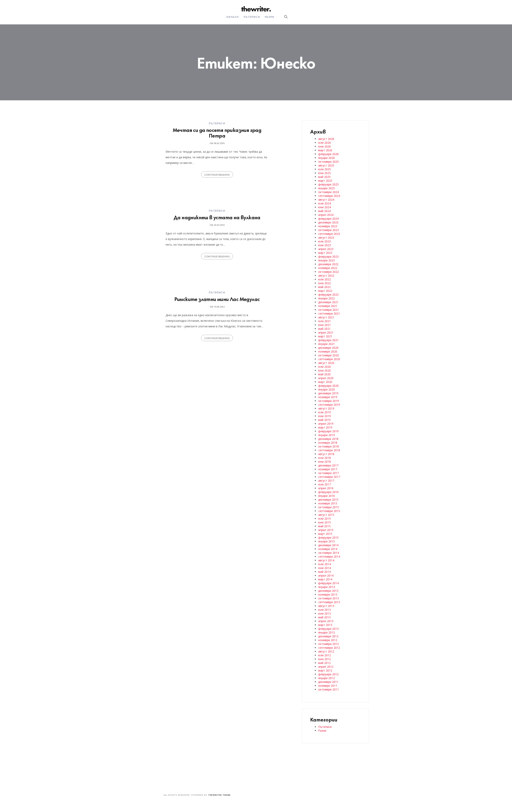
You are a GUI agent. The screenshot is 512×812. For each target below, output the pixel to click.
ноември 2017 (327, 469)
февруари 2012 (328, 674)
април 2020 (325, 378)
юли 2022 (324, 279)
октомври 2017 (328, 473)
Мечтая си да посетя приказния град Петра (217, 132)
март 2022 (325, 291)
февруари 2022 (328, 294)
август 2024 (326, 199)
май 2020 (324, 374)
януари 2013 (326, 632)
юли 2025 (324, 169)
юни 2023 (324, 245)
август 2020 (326, 363)
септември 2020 (329, 359)
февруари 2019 (328, 431)
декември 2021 (328, 302)
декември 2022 (328, 264)
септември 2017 (329, 477)
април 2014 (325, 575)
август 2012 (326, 651)
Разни (269, 17)
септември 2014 (329, 556)
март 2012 (325, 670)
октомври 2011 (328, 689)
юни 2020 (324, 370)
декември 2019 (328, 393)
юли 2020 (324, 367)
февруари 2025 (328, 184)
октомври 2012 (328, 644)
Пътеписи (252, 17)
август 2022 (326, 275)
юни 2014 (324, 568)
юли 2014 (324, 564)
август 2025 (326, 165)
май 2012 (324, 663)
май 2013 (324, 617)
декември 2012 (328, 636)
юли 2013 (324, 610)
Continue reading (217, 174)
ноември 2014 (327, 549)
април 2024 (325, 215)
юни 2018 (324, 461)
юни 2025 (324, 173)
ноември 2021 (327, 306)
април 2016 (325, 488)
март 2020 (325, 382)
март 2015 (325, 534)
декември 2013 (328, 591)
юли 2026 (324, 142)
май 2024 (324, 211)
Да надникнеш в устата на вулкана (217, 217)
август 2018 (326, 454)
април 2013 (325, 621)
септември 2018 (329, 450)
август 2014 (326, 560)
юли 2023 (324, 241)
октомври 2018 (328, 446)
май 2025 (324, 177)
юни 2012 (324, 659)
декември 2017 (328, 465)
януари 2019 (326, 435)
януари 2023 (326, 260)
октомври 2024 (328, 192)
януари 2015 (326, 541)
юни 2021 (324, 325)
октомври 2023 (328, 230)
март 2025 (325, 180)
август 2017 (326, 480)
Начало (232, 17)
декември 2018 (328, 439)
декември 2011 (328, 682)
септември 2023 (329, 234)
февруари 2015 (328, 537)
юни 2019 (324, 416)
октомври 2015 (328, 507)
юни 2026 (324, 146)
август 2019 (326, 408)
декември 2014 (328, 545)
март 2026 (325, 150)
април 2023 (325, 249)
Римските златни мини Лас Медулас (217, 299)
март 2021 (325, 336)
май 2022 (324, 287)
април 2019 (325, 423)
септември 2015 (329, 511)
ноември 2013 (327, 594)
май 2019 (324, 420)
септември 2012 (329, 648)
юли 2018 (324, 458)
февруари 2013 (328, 629)
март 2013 (325, 625)
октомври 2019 (328, 401)
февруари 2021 (328, 340)
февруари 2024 (328, 218)
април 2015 (325, 530)
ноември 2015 (327, 503)
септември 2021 (329, 313)
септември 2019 (329, 404)
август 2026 (326, 139)
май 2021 (324, 329)
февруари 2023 (328, 256)
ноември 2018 (327, 442)
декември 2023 (328, 222)
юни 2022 (324, 283)
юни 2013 (324, 613)
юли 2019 (324, 412)
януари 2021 (326, 344)
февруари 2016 (328, 492)
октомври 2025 (328, 161)
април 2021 (325, 332)
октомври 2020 (328, 355)
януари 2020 (326, 389)
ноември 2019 (327, 397)
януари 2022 (326, 298)
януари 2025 (326, 188)
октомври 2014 (328, 553)
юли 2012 (324, 655)
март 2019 (325, 427)
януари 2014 (326, 587)
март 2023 (325, 253)
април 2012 (325, 667)
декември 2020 (328, 348)
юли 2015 (324, 518)
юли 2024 (324, 203)
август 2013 (326, 606)
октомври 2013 (328, 598)
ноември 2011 (327, 685)
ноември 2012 (327, 640)
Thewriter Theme (219, 794)
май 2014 (324, 572)
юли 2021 (324, 321)
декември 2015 (328, 499)
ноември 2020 (327, 351)
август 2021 (326, 317)
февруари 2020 (328, 386)
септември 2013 (329, 602)
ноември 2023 (327, 226)
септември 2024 (329, 196)
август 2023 (326, 237)
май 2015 (324, 526)
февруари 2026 (328, 154)
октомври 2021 (328, 310)
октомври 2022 (328, 272)
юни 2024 (324, 207)
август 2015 (326, 515)
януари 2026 (326, 158)
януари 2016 (326, 496)
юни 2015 (324, 522)
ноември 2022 (327, 268)
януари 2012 (326, 678)
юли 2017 (324, 484)
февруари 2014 (328, 583)
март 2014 (325, 579)
